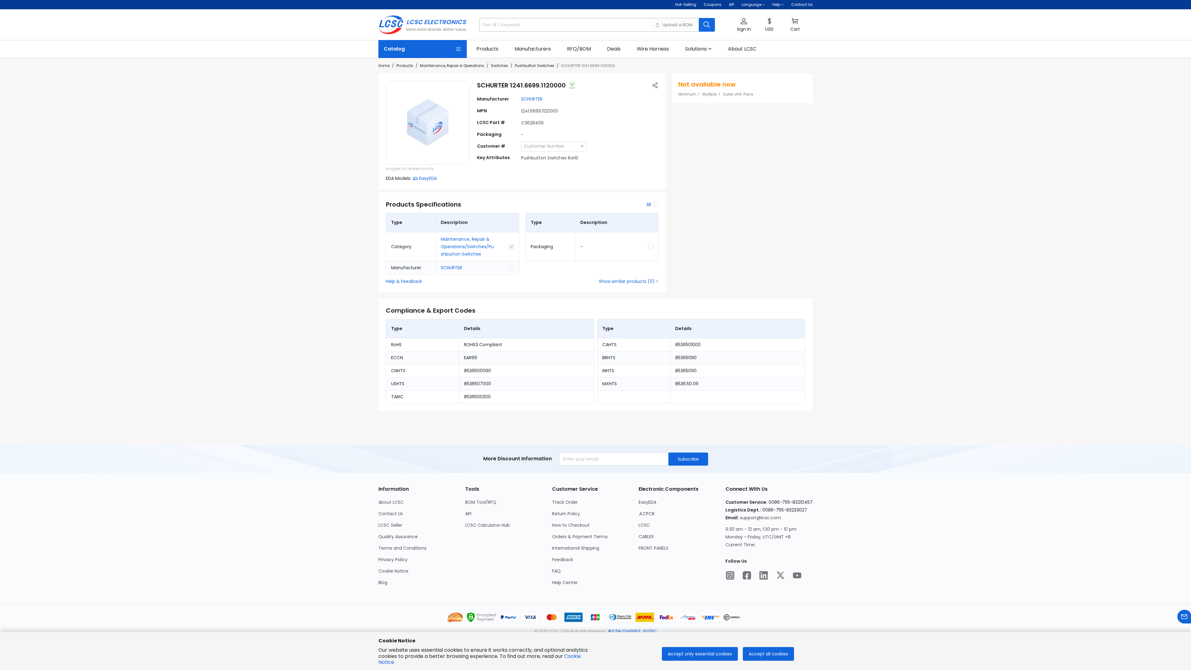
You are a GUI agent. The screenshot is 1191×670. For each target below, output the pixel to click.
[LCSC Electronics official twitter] (780, 575)
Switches (499, 65)
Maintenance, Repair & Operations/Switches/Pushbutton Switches (467, 246)
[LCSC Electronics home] (422, 25)
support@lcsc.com (760, 518)
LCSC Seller (390, 525)
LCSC (644, 525)
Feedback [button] (562, 559)
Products (404, 65)
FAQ (556, 571)
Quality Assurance (398, 537)
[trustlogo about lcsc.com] (471, 617)
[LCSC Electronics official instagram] (730, 575)
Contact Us (802, 4)
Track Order (565, 502)
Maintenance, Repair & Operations (452, 65)
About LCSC (391, 502)
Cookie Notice (393, 571)
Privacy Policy (393, 559)
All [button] (648, 204)
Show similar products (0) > (628, 281)
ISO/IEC (650, 631)
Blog (382, 582)
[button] (743, 25)
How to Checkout (571, 525)
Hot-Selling (685, 4)
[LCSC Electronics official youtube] (797, 575)
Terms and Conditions (402, 548)
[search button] (707, 25)
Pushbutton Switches (534, 65)
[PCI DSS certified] (455, 617)
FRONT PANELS (653, 548)
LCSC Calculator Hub (487, 525)
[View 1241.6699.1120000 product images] (428, 123)
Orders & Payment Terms (580, 537)
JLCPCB (646, 514)
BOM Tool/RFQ (480, 502)
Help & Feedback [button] (404, 281)
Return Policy (566, 514)
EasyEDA (647, 502)
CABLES (646, 537)
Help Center (565, 582)
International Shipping (575, 548)
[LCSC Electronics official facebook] (747, 575)
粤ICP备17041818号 (624, 631)
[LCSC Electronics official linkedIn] (763, 575)
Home (384, 65)
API (731, 4)
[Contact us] (1184, 616)
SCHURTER (531, 99)
